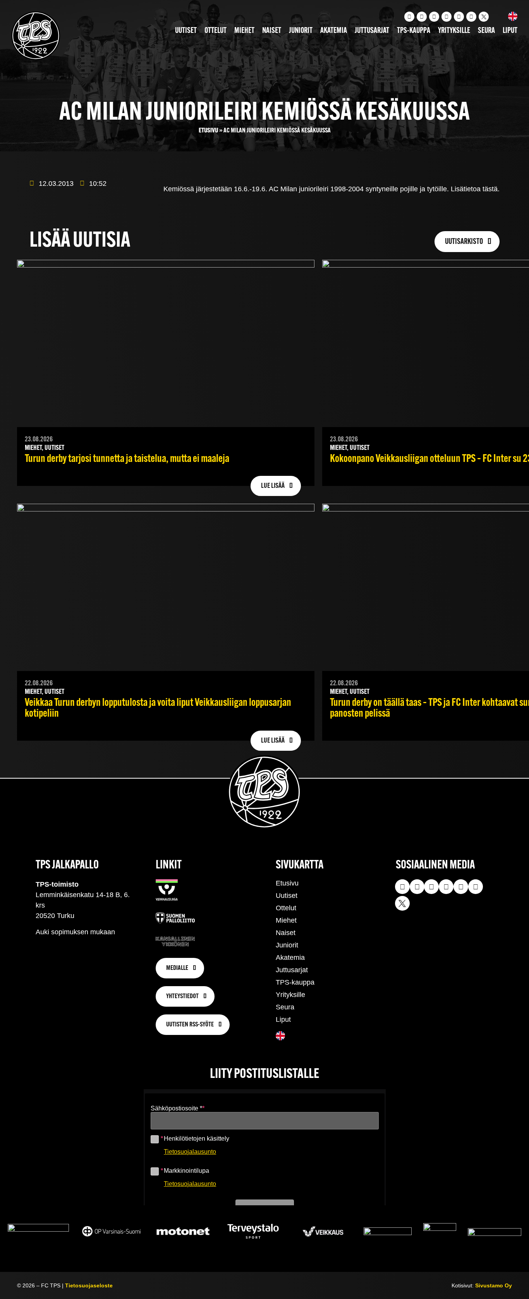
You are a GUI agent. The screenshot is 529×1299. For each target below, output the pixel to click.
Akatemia (333, 31)
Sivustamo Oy (493, 1285)
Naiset (271, 31)
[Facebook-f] (446, 17)
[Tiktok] (434, 17)
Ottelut (215, 31)
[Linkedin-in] (459, 17)
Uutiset (186, 31)
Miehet (244, 31)
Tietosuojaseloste (89, 1285)
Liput (510, 31)
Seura (486, 31)
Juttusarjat (372, 31)
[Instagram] (409, 17)
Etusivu (208, 130)
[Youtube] (422, 17)
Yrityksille (454, 31)
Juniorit (301, 31)
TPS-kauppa (413, 31)
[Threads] (471, 17)
